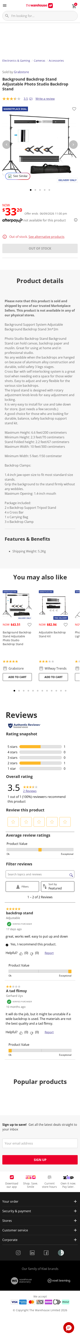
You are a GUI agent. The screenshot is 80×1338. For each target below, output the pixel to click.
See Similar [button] (20, 176)
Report (49, 953)
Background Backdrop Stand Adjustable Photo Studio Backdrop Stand (17, 638)
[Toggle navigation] (4, 5)
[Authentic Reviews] (24, 726)
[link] (30, 787)
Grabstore (21, 72)
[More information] (74, 220)
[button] (13, 821)
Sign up (40, 1160)
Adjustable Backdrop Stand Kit (52, 634)
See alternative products (46, 237)
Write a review (45, 99)
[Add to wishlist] (74, 109)
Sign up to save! (14, 1124)
